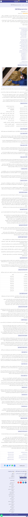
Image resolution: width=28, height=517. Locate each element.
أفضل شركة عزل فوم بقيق (23, 47)
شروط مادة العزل (24, 49)
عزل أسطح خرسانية (23, 55)
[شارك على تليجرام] (5, 465)
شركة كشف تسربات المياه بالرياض (12, 484)
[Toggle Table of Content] (27, 26)
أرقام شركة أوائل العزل (24, 46)
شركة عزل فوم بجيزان (11, 452)
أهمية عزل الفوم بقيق (24, 40)
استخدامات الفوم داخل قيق (23, 42)
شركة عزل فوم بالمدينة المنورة (23, 457)
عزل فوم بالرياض (11, 494)
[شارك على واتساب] (12, 465)
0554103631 (21, 476)
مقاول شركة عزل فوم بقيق (23, 50)
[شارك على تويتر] (10, 465)
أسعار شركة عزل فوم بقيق (23, 45)
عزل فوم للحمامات (23, 59)
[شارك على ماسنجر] (7, 466)
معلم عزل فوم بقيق (24, 61)
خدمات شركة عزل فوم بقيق (23, 51)
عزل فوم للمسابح (24, 58)
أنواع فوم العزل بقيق (24, 30)
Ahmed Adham (16, 514)
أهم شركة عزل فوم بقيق (23, 41)
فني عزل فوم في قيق (24, 44)
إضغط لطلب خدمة (23, 477)
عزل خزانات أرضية (23, 54)
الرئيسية (26, 4)
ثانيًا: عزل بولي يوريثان (23, 33)
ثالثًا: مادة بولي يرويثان (23, 34)
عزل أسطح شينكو (23, 53)
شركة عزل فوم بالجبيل (24, 452)
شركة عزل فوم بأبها (11, 455)
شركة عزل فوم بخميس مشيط (23, 455)
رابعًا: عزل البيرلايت (23, 35)
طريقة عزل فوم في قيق (23, 38)
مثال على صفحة (11, 477)
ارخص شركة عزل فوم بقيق (23, 62)
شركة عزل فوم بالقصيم (10, 457)
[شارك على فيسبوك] (14, 466)
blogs (13, 473)
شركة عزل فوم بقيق (24, 29)
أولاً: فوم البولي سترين (23, 31)
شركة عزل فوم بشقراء (24, 459)
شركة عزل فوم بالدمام (10, 459)
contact (12, 474)
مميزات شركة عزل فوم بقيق (23, 27)
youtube (12, 476)
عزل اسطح (12, 509)
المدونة (23, 4)
